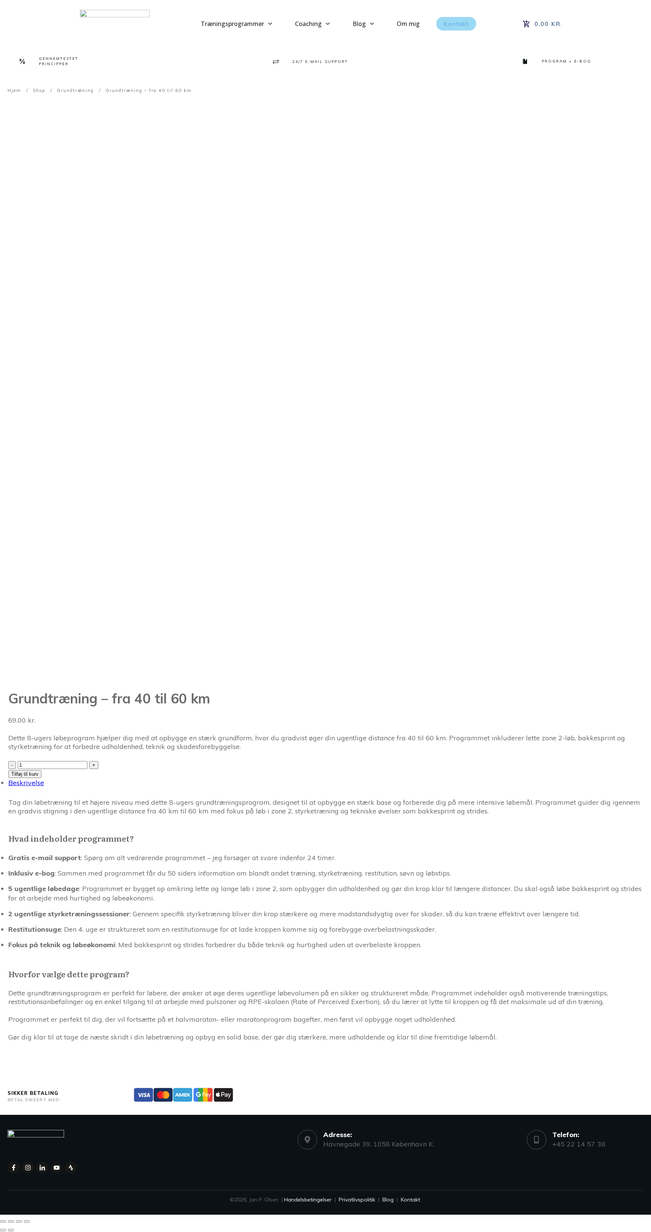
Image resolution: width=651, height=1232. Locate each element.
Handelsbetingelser (308, 1199)
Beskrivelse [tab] (26, 782)
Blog (388, 1199)
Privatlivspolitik (357, 1199)
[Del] (19, 1221)
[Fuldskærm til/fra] (11, 1221)
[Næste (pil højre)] (11, 1230)
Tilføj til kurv (24, 774)
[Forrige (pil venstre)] (3, 1230)
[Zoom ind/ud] (3, 1221)
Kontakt (410, 1199)
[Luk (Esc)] (27, 1221)
